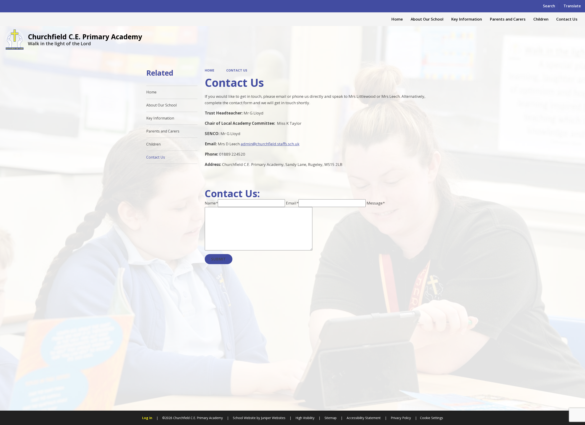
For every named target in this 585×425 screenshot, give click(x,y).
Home (209, 70)
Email (292, 203)
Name (211, 203)
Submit (218, 259)
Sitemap (330, 418)
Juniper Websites (272, 418)
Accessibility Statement (364, 418)
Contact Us (236, 70)
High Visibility (304, 418)
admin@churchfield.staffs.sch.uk (270, 143)
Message (376, 203)
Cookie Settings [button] (431, 418)
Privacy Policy (401, 418)
